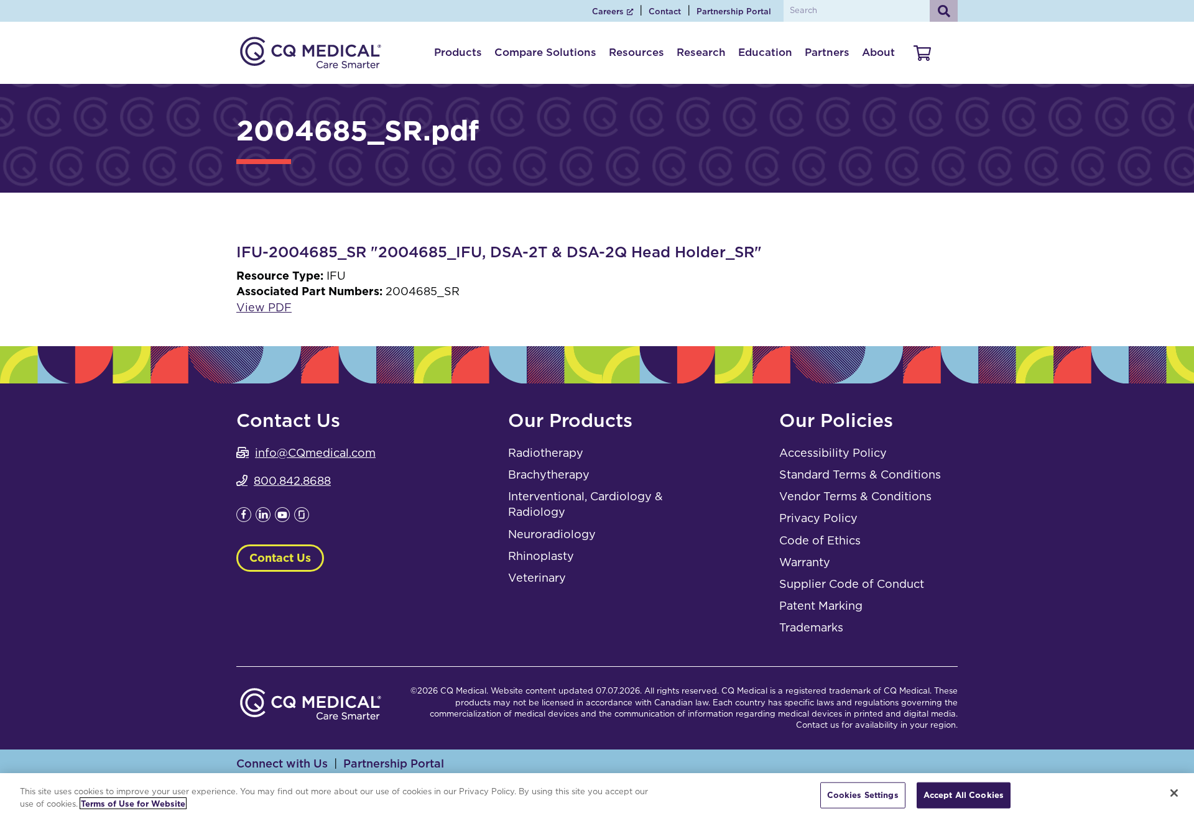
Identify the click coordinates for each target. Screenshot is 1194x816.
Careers (608, 11)
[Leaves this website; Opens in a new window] (243, 518)
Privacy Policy (818, 518)
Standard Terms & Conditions (860, 474)
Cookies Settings (863, 795)
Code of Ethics (820, 540)
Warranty (804, 562)
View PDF (264, 307)
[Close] (1174, 793)
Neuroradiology (552, 534)
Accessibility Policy (833, 452)
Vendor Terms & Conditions (855, 496)
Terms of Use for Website (133, 803)
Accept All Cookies (963, 795)
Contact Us (280, 557)
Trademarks (811, 627)
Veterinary (537, 577)
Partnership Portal (733, 11)
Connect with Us (282, 763)
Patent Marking (821, 605)
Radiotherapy (545, 452)
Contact (665, 11)
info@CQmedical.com (315, 452)
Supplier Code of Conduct (851, 583)
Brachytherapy (549, 474)
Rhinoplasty (541, 555)
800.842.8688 (292, 480)
